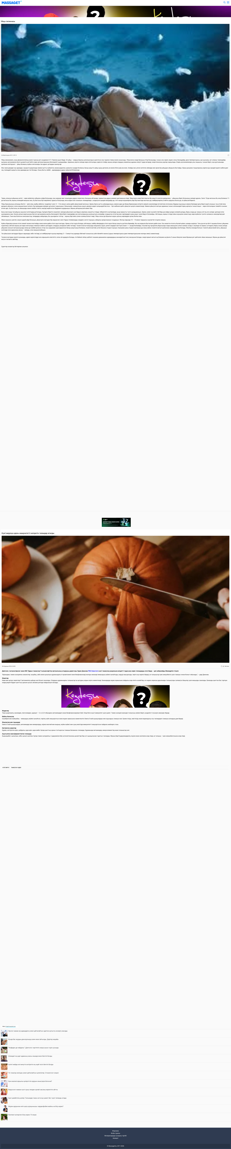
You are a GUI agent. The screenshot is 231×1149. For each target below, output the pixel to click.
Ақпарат (115, 1138)
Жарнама (115, 1131)
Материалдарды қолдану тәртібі (115, 1136)
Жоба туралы (115, 1133)
